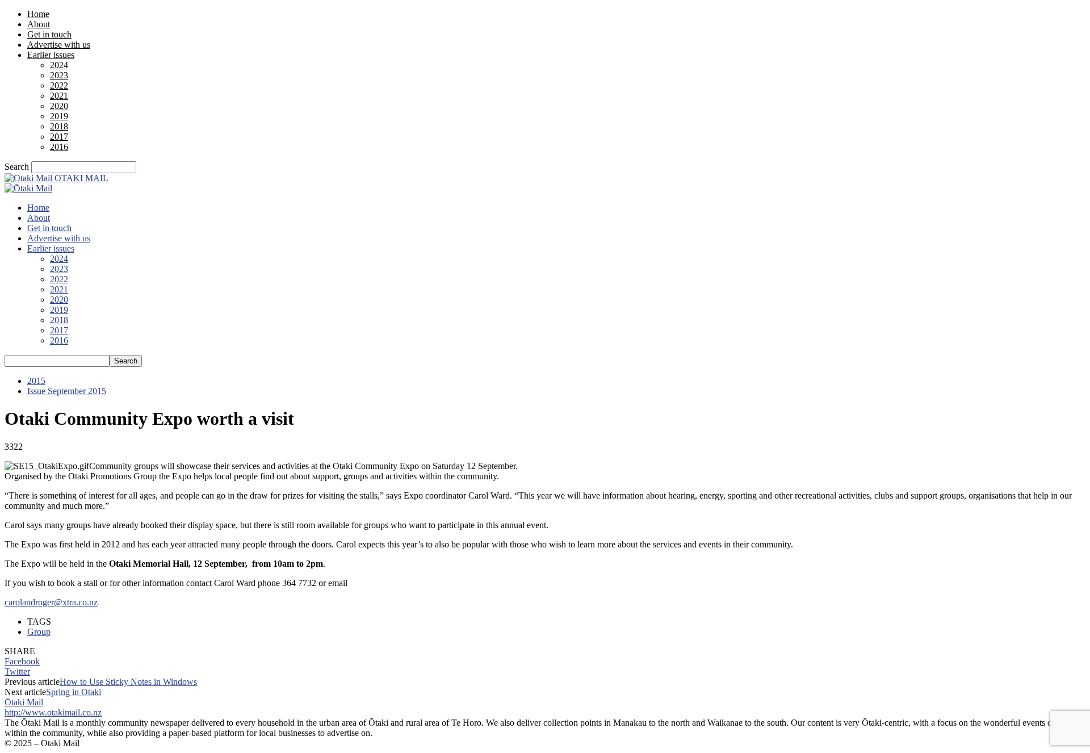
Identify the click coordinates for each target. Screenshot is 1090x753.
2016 (59, 147)
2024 (59, 65)
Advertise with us (58, 44)
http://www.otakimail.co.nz (53, 712)
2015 (36, 381)
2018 (59, 126)
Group (39, 632)
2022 (59, 85)
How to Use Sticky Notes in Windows (128, 682)
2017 (59, 136)
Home (38, 14)
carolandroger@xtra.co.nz (51, 602)
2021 (59, 96)
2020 (59, 106)
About (38, 24)
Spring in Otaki (73, 692)
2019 (59, 116)
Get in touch (49, 34)
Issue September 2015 (66, 391)
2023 (59, 75)
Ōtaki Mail (24, 702)
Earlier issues (50, 55)
